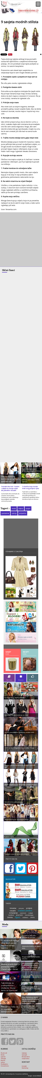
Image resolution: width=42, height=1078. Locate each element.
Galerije (24, 1053)
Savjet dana (25, 1058)
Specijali (24, 1055)
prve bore (19, 915)
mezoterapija (29, 915)
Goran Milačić (37, 1076)
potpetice (22, 513)
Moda (2, 1055)
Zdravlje (3, 1058)
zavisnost (23, 913)
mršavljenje (13, 913)
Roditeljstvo (4, 1064)
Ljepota (3, 1057)
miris (32, 917)
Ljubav (3, 1062)
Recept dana (26, 1057)
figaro (17, 917)
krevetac (13, 908)
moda (14, 508)
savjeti (28, 508)
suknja (14, 513)
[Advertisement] (21, 226)
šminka (10, 917)
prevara (21, 908)
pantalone (5, 513)
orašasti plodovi (25, 910)
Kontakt (24, 1066)
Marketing (25, 1068)
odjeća (20, 508)
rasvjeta (13, 911)
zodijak (30, 913)
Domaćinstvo (5, 1066)
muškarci (25, 917)
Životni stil (4, 1053)
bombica (11, 915)
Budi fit (3, 1060)
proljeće (29, 908)
